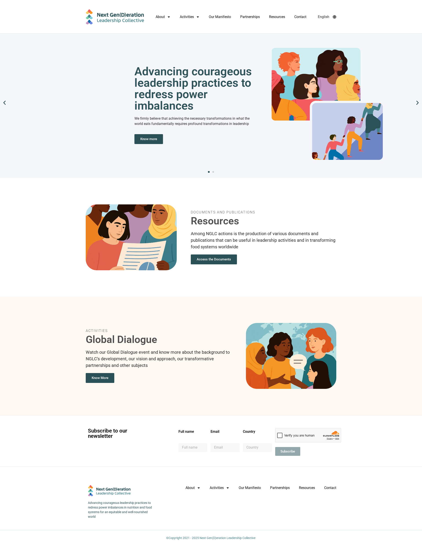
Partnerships (250, 17)
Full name (186, 432)
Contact (300, 17)
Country (249, 432)
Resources (277, 17)
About (160, 17)
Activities (187, 17)
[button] (4, 102)
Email (215, 432)
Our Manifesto (220, 17)
